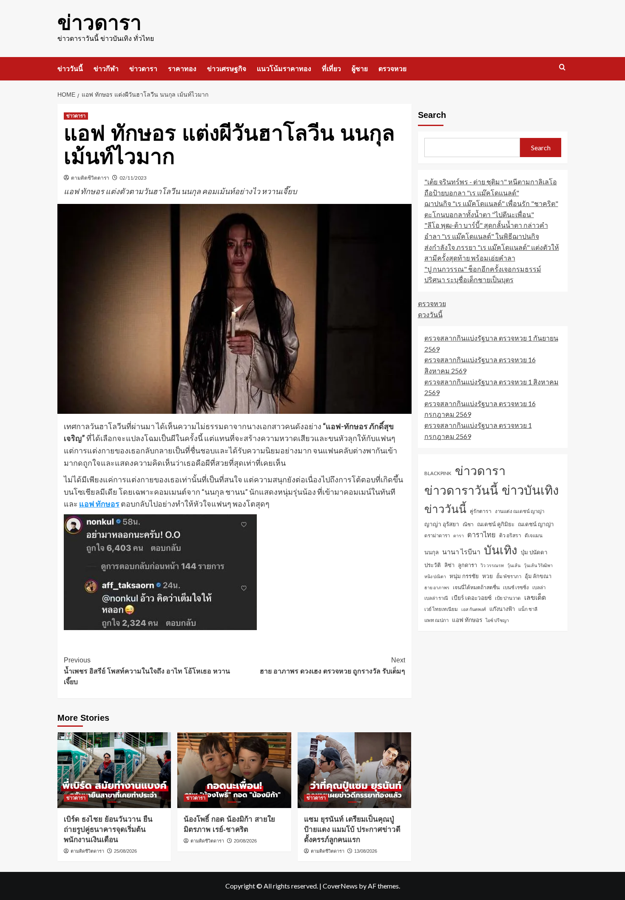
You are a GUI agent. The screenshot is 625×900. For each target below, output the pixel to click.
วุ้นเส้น (513, 565)
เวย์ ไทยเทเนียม (441, 609)
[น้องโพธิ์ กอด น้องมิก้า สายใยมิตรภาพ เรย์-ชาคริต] (234, 770)
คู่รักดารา (480, 511)
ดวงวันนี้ (430, 314)
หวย (487, 575)
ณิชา (468, 524)
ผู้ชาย (360, 68)
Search (432, 115)
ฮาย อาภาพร (436, 587)
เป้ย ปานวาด (508, 598)
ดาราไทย (481, 534)
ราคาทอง (182, 68)
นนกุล (431, 552)
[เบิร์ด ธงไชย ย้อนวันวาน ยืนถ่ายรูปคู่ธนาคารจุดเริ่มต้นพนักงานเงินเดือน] (114, 770)
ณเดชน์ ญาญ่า (536, 524)
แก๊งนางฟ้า (502, 608)
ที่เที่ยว (331, 68)
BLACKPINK (438, 473)
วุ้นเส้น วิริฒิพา (538, 565)
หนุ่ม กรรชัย (464, 576)
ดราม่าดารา (437, 535)
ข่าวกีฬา (106, 68)
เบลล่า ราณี (436, 598)
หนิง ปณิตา (435, 576)
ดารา (458, 535)
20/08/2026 (245, 840)
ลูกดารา (467, 565)
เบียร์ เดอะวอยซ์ (471, 597)
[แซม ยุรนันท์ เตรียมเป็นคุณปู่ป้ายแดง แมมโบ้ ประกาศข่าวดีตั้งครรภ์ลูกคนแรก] (354, 770)
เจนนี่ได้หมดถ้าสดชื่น (476, 587)
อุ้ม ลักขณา (538, 576)
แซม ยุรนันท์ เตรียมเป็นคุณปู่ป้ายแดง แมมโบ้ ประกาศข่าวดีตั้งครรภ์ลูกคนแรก (352, 829)
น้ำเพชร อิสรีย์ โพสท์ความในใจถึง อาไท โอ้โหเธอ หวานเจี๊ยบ (147, 670)
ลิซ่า (449, 565)
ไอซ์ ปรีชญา (497, 620)
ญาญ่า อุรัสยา (441, 523)
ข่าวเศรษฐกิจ (226, 68)
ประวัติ (432, 565)
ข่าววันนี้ (70, 68)
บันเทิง (500, 549)
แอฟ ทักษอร (99, 503)
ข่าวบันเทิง (530, 489)
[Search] (562, 67)
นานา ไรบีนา (461, 551)
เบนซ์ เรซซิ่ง (516, 587)
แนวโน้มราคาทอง (284, 68)
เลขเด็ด (535, 597)
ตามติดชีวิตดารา (90, 178)
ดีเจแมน (534, 535)
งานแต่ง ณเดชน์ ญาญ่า (519, 511)
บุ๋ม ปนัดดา (534, 552)
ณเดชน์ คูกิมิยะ (495, 524)
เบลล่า (538, 587)
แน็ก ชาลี (527, 609)
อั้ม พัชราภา (508, 576)
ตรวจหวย (392, 68)
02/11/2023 (133, 178)
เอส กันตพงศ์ (473, 609)
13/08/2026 (365, 851)
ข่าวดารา (99, 22)
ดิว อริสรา (510, 535)
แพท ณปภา (436, 620)
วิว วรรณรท (492, 565)
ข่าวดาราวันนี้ (461, 490)
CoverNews (340, 886)
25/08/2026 (125, 851)
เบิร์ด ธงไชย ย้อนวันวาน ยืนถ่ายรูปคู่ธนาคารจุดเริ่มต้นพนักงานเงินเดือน (108, 829)
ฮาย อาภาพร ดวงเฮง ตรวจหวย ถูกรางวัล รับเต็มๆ (332, 665)
